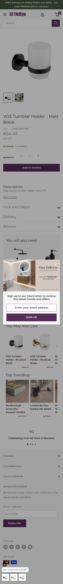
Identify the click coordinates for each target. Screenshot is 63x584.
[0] (57, 14)
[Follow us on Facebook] (11, 547)
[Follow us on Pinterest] (24, 547)
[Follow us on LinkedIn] (18, 547)
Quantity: (8, 157)
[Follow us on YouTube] (30, 547)
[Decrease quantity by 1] (21, 155)
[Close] (55, 264)
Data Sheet (10, 196)
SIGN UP (31, 317)
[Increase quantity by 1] (38, 155)
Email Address (13, 507)
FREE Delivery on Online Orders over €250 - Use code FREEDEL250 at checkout (31, 4)
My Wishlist (49, 14)
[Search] (56, 23)
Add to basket (31, 167)
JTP (5, 128)
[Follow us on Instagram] (5, 547)
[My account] (42, 14)
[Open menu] (4, 14)
